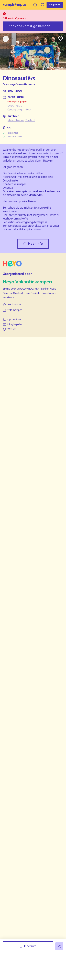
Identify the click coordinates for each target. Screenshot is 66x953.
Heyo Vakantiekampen (23, 84)
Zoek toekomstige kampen (29, 26)
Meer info (35, 244)
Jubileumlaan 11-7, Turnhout (21, 120)
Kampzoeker (55, 5)
